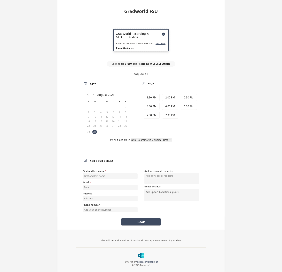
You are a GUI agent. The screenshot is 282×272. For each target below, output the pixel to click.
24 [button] (94, 125)
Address (87, 193)
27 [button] (113, 125)
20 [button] (113, 121)
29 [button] (125, 125)
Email (86, 182)
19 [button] (107, 121)
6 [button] (113, 112)
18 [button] (101, 121)
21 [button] (119, 121)
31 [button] (94, 131)
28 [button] (119, 125)
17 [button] (94, 121)
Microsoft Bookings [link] (147, 261)
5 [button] (107, 112)
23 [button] (88, 125)
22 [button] (125, 121)
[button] (88, 95)
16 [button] (88, 121)
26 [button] (107, 125)
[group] (170, 106)
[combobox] (172, 192)
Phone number (91, 204)
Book (141, 222)
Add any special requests (158, 171)
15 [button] (125, 116)
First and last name (93, 171)
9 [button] (88, 116)
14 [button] (119, 116)
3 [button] (94, 112)
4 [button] (101, 112)
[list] (141, 43)
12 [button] (107, 116)
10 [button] (94, 116)
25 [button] (101, 125)
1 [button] (125, 107)
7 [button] (119, 112)
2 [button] (88, 112)
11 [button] (101, 116)
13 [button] (113, 116)
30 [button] (88, 131)
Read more (160, 43)
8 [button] (125, 112)
